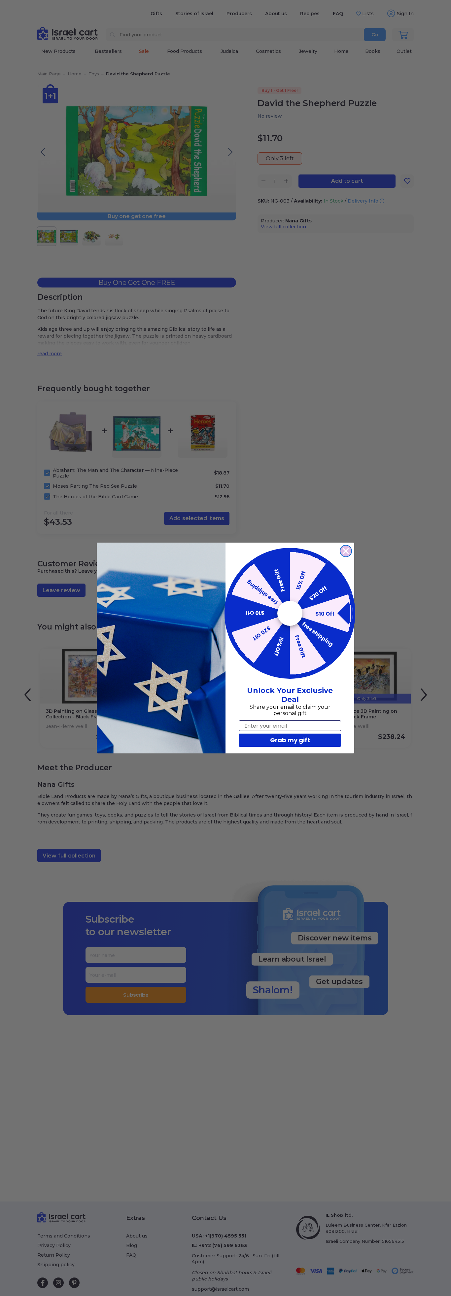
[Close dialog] (346, 551)
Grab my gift (290, 740)
